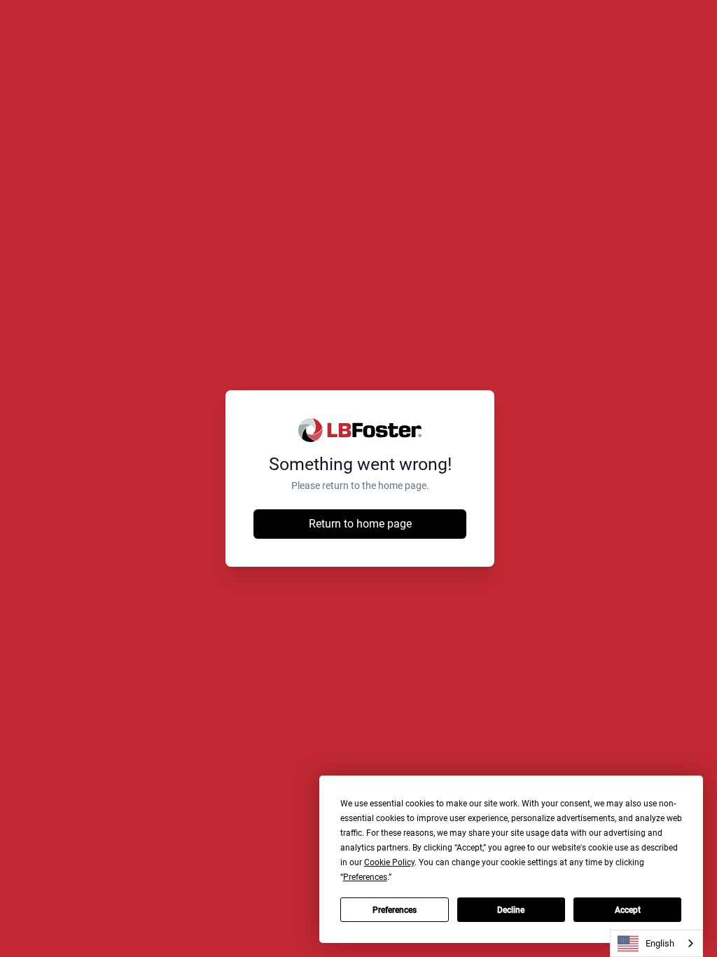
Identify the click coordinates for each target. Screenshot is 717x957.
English (660, 943)
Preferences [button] (365, 877)
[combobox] (656, 943)
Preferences (395, 910)
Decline (510, 910)
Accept (628, 910)
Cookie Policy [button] (389, 862)
